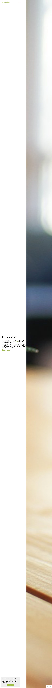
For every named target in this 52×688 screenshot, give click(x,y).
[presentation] (47, 686)
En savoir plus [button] (4, 682)
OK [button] (10, 685)
